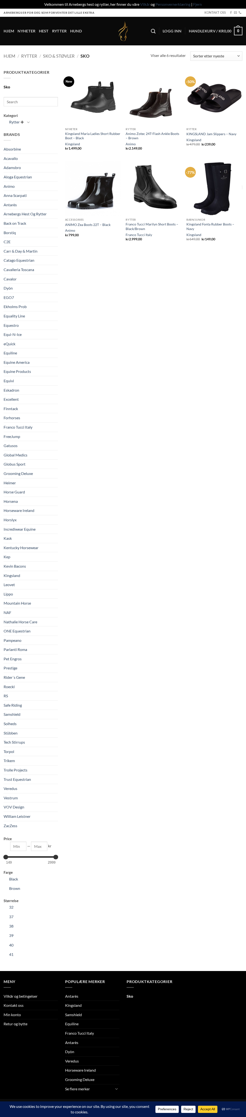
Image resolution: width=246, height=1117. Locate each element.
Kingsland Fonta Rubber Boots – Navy (210, 226)
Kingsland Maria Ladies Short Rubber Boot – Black (92, 136)
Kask (8, 538)
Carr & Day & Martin (20, 251)
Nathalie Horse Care (20, 621)
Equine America (17, 362)
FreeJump (12, 436)
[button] (172, 31)
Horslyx (10, 519)
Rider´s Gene (14, 677)
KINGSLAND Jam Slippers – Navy (211, 134)
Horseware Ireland (19, 510)
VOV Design (14, 807)
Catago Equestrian (19, 260)
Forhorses (12, 417)
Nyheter (26, 31)
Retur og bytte (15, 1023)
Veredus (10, 788)
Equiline (10, 353)
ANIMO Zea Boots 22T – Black (88, 225)
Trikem (9, 760)
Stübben (11, 733)
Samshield (12, 714)
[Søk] (153, 31)
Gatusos (11, 445)
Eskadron (11, 390)
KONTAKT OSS (215, 12)
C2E (7, 241)
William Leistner (17, 816)
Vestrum (11, 797)
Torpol (9, 751)
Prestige (10, 668)
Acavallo (11, 158)
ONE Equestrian (17, 631)
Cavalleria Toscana (19, 269)
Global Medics (15, 455)
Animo (9, 186)
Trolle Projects (15, 770)
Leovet (9, 584)
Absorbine (12, 149)
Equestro (11, 325)
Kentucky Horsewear (21, 547)
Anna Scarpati (15, 195)
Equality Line (14, 316)
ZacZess (10, 825)
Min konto (12, 1014)
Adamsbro (12, 167)
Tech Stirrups (14, 742)
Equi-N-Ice (13, 334)
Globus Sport (14, 464)
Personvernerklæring (173, 4)
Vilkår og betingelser (20, 996)
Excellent (11, 399)
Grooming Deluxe (18, 473)
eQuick (9, 343)
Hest (44, 31)
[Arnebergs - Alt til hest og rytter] (123, 31)
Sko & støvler (59, 56)
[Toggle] (28, 122)
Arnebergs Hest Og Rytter (25, 214)
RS (6, 695)
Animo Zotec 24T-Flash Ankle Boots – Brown (152, 136)
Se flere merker (77, 1089)
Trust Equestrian (17, 779)
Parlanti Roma (15, 649)
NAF (7, 612)
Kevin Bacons (15, 566)
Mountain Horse (17, 603)
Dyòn (8, 288)
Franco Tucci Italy (18, 427)
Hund (76, 31)
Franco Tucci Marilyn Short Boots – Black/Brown (152, 226)
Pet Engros (13, 658)
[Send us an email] (235, 12)
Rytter (59, 31)
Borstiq (10, 232)
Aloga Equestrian (18, 177)
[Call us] (240, 12)
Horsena (11, 501)
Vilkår (145, 4)
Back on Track (15, 223)
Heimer (10, 482)
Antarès (10, 204)
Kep (7, 556)
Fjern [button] (197, 4)
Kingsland (12, 575)
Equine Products (17, 371)
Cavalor (10, 279)
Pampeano (12, 640)
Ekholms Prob (15, 306)
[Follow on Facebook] (230, 12)
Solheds (10, 723)
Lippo (8, 594)
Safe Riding (13, 705)
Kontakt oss (14, 1005)
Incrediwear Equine (20, 529)
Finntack (11, 408)
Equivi (9, 380)
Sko (7, 87)
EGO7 (9, 297)
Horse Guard (14, 492)
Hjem (9, 31)
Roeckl (9, 686)
